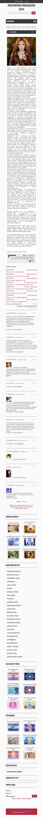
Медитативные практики (14, 606)
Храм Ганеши (10, 629)
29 (23, 27)
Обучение (9, 588)
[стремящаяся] (9, 459)
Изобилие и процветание (14, 571)
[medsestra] (9, 367)
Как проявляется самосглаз (15, 293)
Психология (10, 599)
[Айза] (9, 477)
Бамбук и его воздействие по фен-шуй (18, 289)
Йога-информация (12, 643)
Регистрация (19, 1)
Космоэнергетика (12, 653)
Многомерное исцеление (13, 619)
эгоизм (19, 258)
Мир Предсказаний (12, 636)
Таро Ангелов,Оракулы (13, 633)
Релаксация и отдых (12, 616)
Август (19, 27)
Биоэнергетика (31, 270)
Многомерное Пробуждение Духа (21, 7)
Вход (26, 1)
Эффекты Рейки (11, 585)
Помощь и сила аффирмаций (15, 297)
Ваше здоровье (31, 278)
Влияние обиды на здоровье (15, 301)
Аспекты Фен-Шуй (30, 282)
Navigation (10, 21)
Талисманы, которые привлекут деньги (18, 284)
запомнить (11, 796)
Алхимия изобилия (12, 602)
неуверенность (26, 258)
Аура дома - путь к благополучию (16, 276)
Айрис (32, 255)
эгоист (32, 258)
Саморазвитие (31, 295)
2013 (14, 27)
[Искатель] (9, 493)
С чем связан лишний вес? (14, 280)
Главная (8, 27)
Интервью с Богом (12, 650)
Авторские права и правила (14, 657)
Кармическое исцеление (13, 623)
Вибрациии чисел (11, 612)
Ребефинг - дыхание (12, 647)
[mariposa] (9, 402)
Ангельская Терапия (12, 592)
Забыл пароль (17, 798)
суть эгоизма (30, 260)
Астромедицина (11, 640)
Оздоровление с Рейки (13, 578)
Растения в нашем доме (14, 272)
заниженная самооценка (22, 257)
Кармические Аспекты (13, 575)
